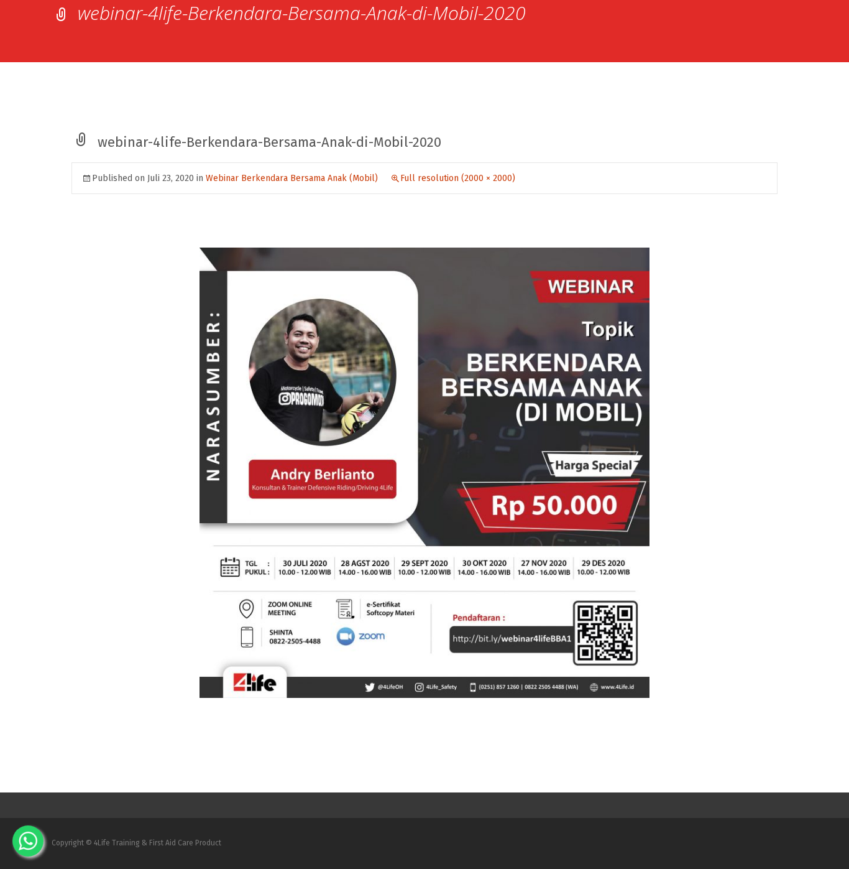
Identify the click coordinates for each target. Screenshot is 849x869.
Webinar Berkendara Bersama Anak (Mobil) (292, 178)
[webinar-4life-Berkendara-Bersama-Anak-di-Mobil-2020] (424, 472)
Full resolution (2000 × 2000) (457, 178)
